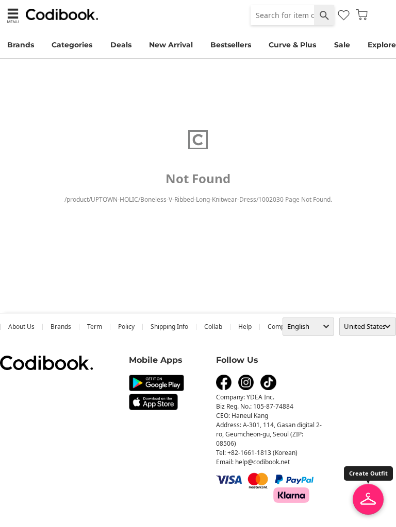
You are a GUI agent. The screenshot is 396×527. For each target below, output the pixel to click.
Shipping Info (169, 326)
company (281, 326)
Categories (72, 44)
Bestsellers (230, 44)
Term (94, 326)
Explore (382, 44)
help (245, 326)
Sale (342, 44)
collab (213, 326)
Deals (120, 44)
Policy (126, 326)
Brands (20, 44)
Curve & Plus (292, 44)
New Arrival (171, 44)
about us (21, 326)
